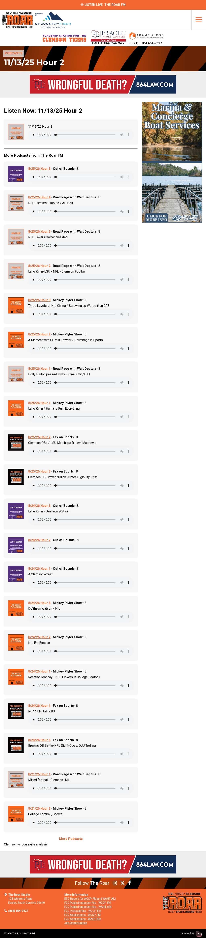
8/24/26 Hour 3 (39, 506)
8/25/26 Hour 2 (39, 266)
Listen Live (105, 5)
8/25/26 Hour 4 (39, 197)
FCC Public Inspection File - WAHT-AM (87, 906)
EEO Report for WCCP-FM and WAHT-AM (90, 898)
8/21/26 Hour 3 (39, 808)
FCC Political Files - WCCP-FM (82, 910)
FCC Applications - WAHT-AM (82, 918)
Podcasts (13, 53)
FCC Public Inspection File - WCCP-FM (87, 902)
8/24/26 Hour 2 (39, 540)
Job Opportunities (75, 922)
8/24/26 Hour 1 (39, 569)
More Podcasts (71, 839)
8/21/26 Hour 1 (39, 774)
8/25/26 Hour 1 (39, 369)
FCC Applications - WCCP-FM (82, 914)
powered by (188, 933)
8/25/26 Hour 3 (39, 169)
